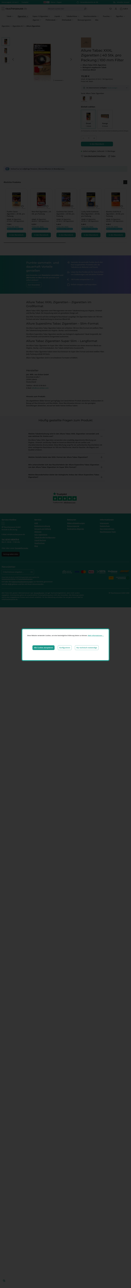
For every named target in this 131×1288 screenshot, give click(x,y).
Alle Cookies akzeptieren (43, 648)
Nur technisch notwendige (86, 648)
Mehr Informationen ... (96, 635)
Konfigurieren (64, 648)
